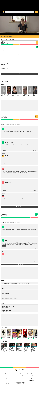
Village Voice (6, 196)
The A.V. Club (6, 156)
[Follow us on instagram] (19, 376)
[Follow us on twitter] (22, 376)
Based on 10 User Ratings (4, 47)
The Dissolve (6, 169)
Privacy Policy (7, 380)
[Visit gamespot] (31, 376)
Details (2, 280)
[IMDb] (23, 382)
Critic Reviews (4, 113)
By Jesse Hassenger (4, 163)
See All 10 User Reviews (19, 264)
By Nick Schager (4, 203)
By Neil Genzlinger (4, 150)
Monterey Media (6, 36)
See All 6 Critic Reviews (19, 206)
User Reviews (4, 210)
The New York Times (7, 142)
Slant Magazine (6, 182)
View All (6, 84)
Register (36, 12)
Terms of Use (7, 383)
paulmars (5, 227)
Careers (7, 378)
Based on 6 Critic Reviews (4, 43)
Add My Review (19, 54)
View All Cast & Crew (5, 97)
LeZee (5, 240)
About (7, 375)
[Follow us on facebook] (17, 376)
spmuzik (5, 253)
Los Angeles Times (7, 129)
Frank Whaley (6, 68)
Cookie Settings (7, 385)
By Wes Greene (4, 190)
